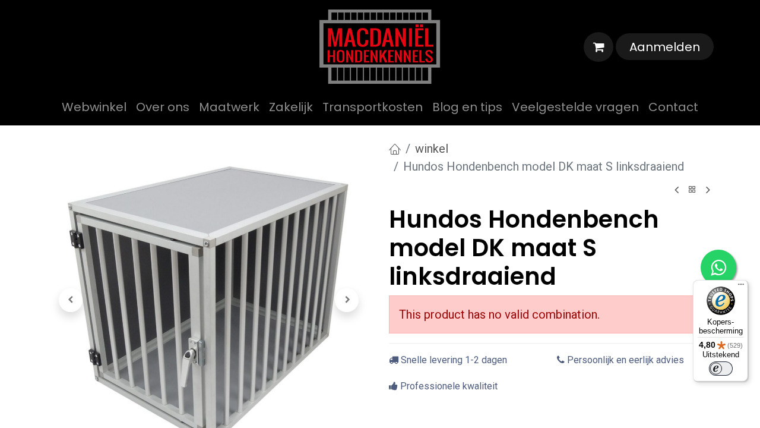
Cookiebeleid (390, 238)
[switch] (721, 368)
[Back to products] (692, 190)
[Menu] (741, 287)
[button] (70, 300)
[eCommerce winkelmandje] (598, 47)
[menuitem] (94, 107)
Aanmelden (664, 47)
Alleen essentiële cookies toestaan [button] (380, 292)
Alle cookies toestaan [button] (380, 265)
